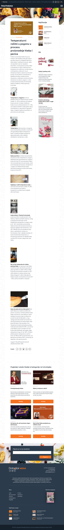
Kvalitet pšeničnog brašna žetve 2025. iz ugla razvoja (45, 101)
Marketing (20, 496)
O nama (19, 493)
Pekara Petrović (47, 43)
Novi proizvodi (12, 494)
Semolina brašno (48, 26)
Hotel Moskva (16, 517)
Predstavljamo (12, 498)
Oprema (11, 496)
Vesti (10, 493)
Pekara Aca (46, 37)
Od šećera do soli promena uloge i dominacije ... (20, 423)
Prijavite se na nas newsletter (21, 449)
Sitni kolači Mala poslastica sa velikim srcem (41, 423)
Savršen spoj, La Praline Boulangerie (45, 517)
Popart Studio (48, 527)
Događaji (11, 499)
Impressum (20, 494)
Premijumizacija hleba (17, 388)
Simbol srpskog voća (44, 71)
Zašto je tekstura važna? (40, 388)
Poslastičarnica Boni (47, 32)
